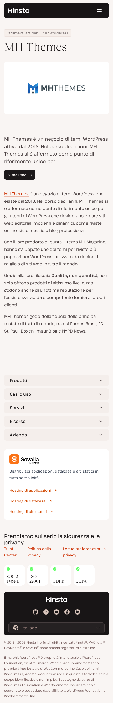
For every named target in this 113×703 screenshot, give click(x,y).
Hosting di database (27, 501)
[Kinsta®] (18, 10)
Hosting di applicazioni (30, 490)
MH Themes (16, 194)
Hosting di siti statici (28, 511)
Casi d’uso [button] (20, 394)
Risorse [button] (17, 421)
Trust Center (10, 552)
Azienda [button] (18, 435)
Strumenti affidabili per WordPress (38, 33)
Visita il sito (17, 175)
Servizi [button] (17, 408)
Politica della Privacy (39, 552)
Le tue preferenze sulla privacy (84, 552)
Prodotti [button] (18, 380)
